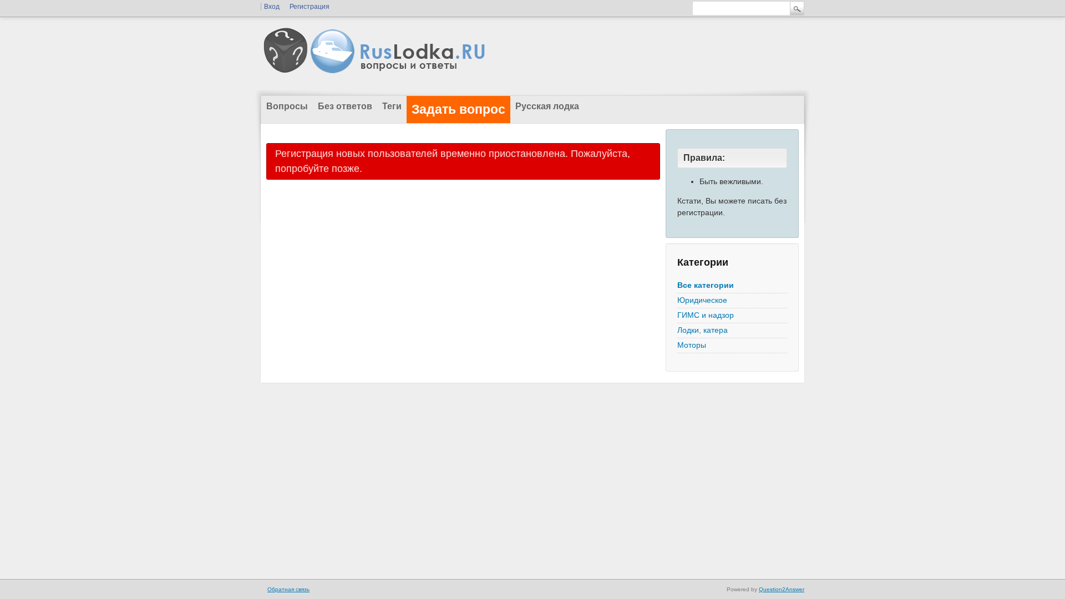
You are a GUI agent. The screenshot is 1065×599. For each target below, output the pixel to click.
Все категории (705, 285)
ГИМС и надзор (705, 315)
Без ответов (345, 106)
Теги (392, 106)
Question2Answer (781, 589)
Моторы (691, 345)
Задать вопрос (458, 109)
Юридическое (702, 300)
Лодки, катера (702, 330)
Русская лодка (547, 106)
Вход (272, 7)
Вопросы (287, 106)
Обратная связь (288, 589)
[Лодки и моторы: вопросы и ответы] (461, 71)
